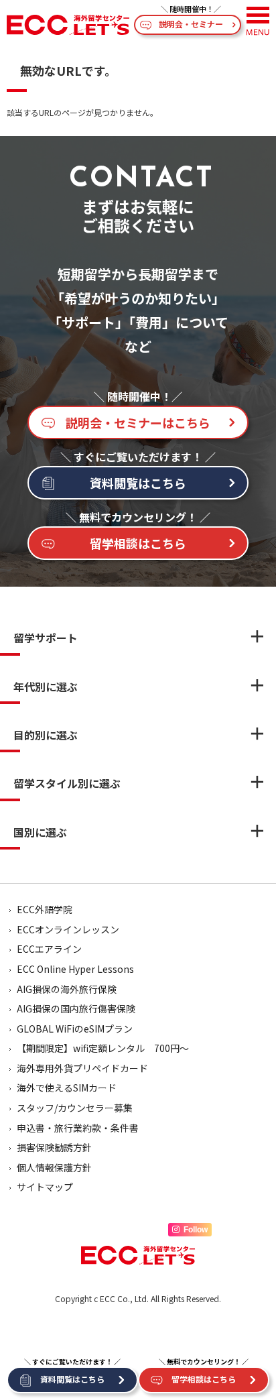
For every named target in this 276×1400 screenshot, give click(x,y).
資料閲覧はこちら (138, 482)
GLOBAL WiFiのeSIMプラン (75, 1028)
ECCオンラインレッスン (68, 929)
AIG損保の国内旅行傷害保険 (76, 1008)
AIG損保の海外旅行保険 (67, 989)
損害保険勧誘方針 (54, 1147)
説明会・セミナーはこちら (138, 422)
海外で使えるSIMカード (67, 1087)
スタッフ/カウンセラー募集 (75, 1107)
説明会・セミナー (191, 24)
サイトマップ (45, 1186)
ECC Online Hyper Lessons (75, 969)
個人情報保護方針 (54, 1167)
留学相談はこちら (138, 543)
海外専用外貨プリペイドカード (82, 1068)
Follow (196, 1229)
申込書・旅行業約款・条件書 (78, 1127)
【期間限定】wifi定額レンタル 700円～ (103, 1048)
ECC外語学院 (44, 909)
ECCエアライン (49, 948)
